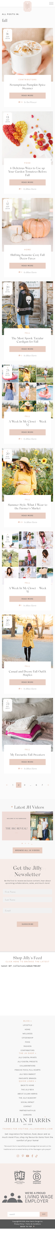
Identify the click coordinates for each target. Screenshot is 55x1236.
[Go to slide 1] (22, 843)
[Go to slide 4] (31, 844)
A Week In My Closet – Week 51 (27, 589)
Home (27, 249)
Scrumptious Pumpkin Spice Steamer (28, 86)
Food (27, 163)
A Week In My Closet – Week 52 (27, 423)
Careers (27, 1115)
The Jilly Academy (27, 1098)
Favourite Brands (27, 1078)
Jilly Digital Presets (27, 1061)
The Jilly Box (27, 1089)
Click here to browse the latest (28, 961)
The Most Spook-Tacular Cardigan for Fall (27, 339)
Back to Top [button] (26, 1226)
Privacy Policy (19, 1224)
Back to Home (27, 1085)
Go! (44, 1214)
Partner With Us (27, 1110)
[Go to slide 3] (28, 843)
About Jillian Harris (27, 1094)
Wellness (28, 1033)
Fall (27, 333)
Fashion (27, 1046)
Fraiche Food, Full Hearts (28, 1070)
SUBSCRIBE (27, 924)
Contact (27, 1106)
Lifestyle (27, 1025)
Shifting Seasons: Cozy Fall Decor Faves (27, 256)
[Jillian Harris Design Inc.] (27, 1120)
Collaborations (28, 1066)
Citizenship (27, 1038)
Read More (27, 95)
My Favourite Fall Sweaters (27, 754)
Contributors (27, 79)
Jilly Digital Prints (27, 1057)
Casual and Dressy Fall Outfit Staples (27, 673)
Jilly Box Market (27, 1074)
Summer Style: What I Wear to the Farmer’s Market (27, 506)
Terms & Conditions (33, 1224)
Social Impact (27, 1102)
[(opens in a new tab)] (27, 826)
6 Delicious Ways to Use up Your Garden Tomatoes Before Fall (27, 171)
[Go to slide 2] (25, 843)
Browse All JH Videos (27, 850)
